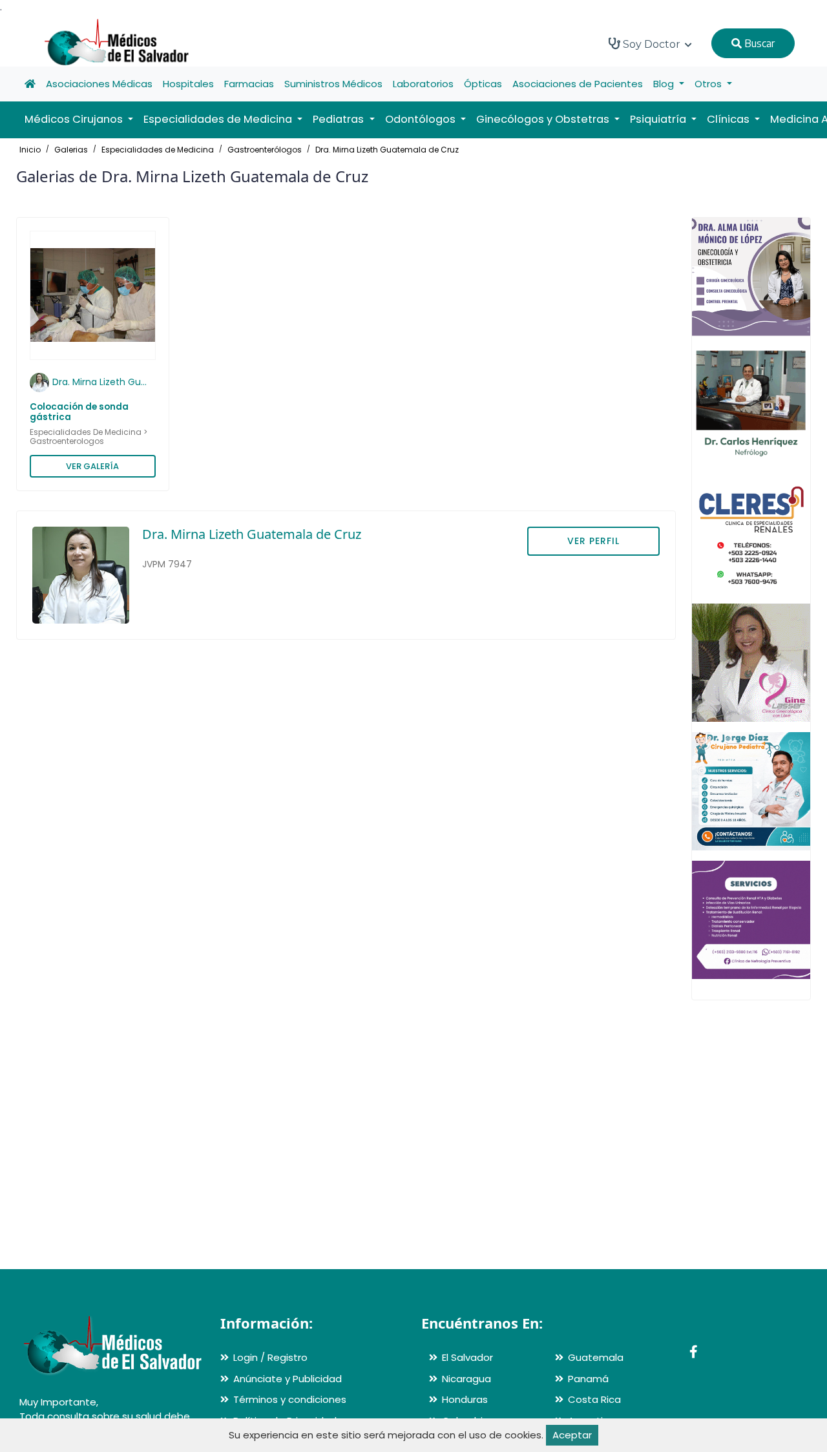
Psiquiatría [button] (659, 119)
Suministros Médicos (333, 83)
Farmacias (249, 83)
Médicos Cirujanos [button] (75, 119)
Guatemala (595, 1357)
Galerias (71, 149)
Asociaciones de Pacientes (577, 83)
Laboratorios (423, 83)
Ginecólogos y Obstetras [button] (544, 119)
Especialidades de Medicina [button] (219, 119)
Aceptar (572, 1435)
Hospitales (188, 83)
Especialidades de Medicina (157, 149)
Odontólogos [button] (421, 119)
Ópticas (483, 83)
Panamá (588, 1378)
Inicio (30, 149)
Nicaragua (466, 1378)
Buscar (758, 43)
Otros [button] (709, 83)
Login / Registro (270, 1357)
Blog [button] (664, 83)
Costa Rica (594, 1399)
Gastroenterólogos (264, 149)
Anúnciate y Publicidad (287, 1378)
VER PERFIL (593, 540)
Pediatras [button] (339, 119)
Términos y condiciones (289, 1399)
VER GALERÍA (92, 466)
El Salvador (467, 1357)
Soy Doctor (651, 44)
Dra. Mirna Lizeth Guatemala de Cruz (387, 149)
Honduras (465, 1399)
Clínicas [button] (729, 119)
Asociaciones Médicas (99, 83)
